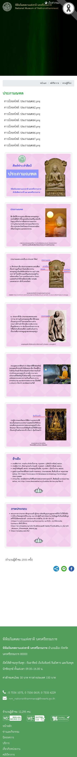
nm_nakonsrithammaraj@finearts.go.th (32, 698)
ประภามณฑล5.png (30, 126)
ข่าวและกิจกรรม (11, 732)
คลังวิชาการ (54, 83)
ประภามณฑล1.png (30, 101)
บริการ (6, 743)
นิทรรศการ (8, 737)
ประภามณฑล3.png (30, 114)
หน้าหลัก (7, 726)
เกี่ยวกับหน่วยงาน (11, 749)
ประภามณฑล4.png (30, 120)
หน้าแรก (43, 83)
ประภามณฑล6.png (30, 132)
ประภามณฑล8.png (30, 145)
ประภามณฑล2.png (30, 107)
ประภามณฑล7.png (30, 139)
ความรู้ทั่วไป (66, 83)
